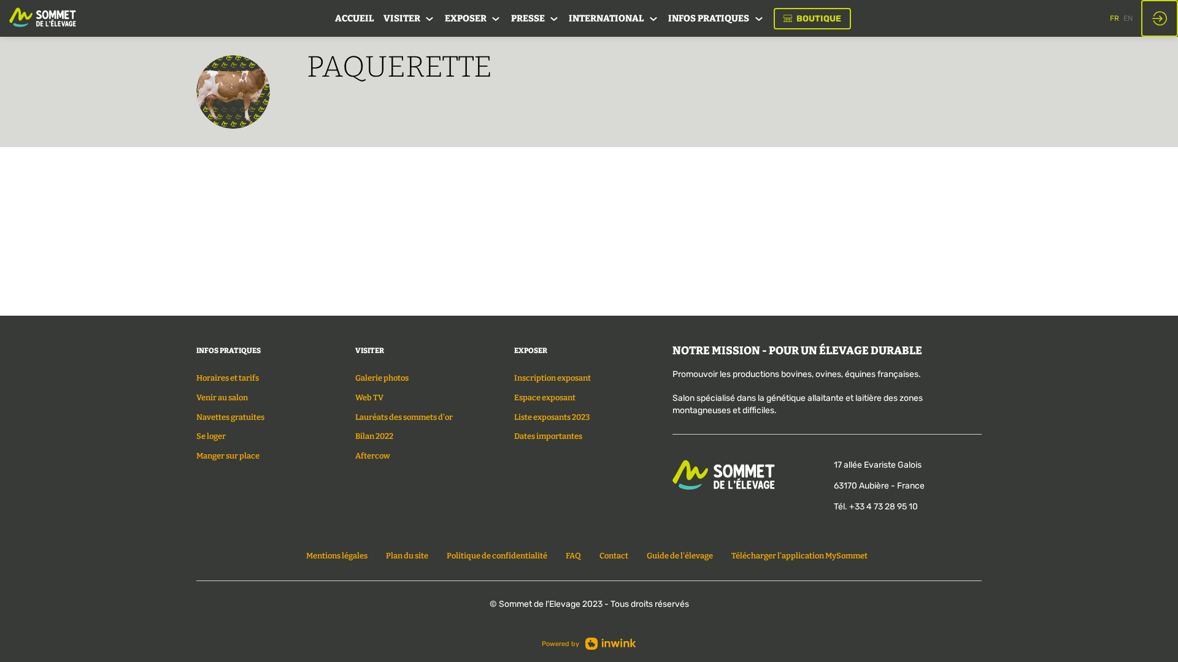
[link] (354, 18)
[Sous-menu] (430, 19)
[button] (812, 18)
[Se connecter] (1159, 18)
